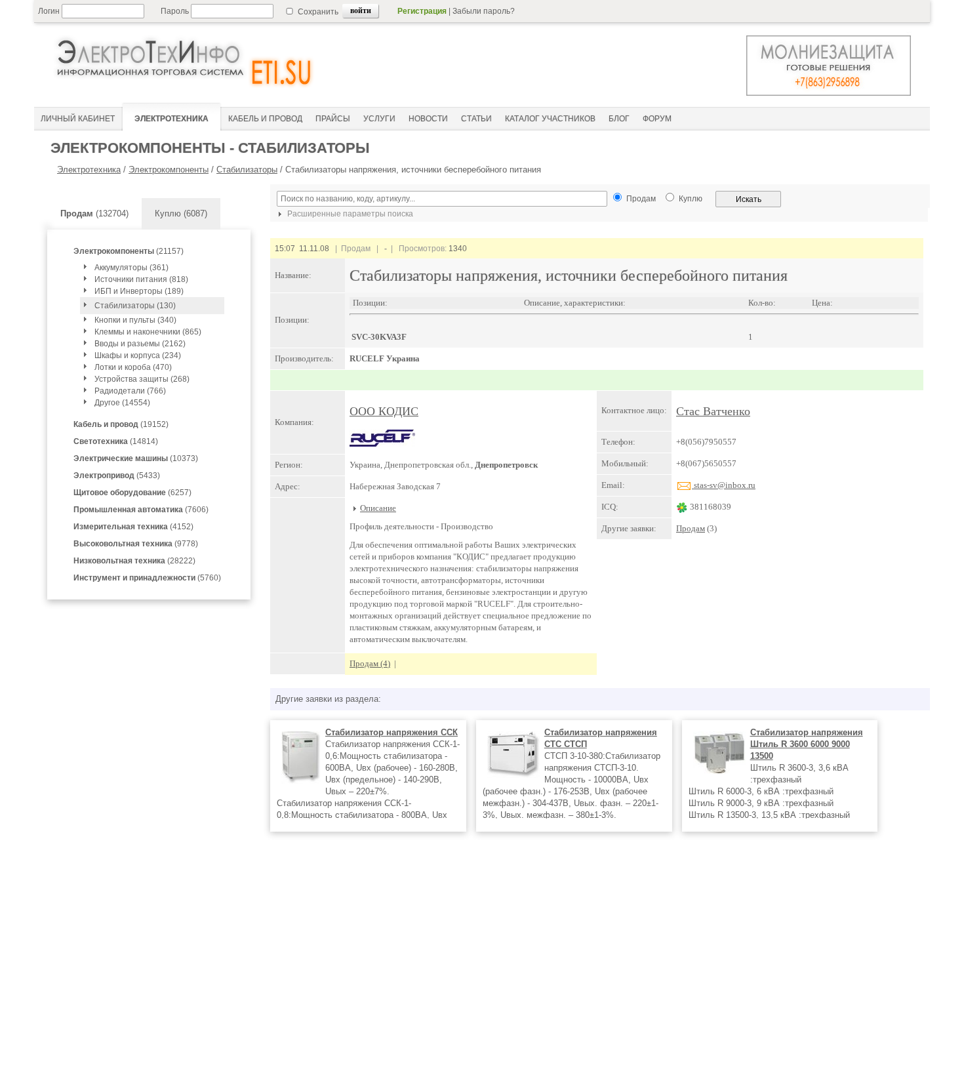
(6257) (132, 492)
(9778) (135, 543)
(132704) (94, 213)
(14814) (115, 441)
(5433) (116, 475)
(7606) (141, 509)
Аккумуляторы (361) (131, 267)
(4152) (133, 526)
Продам (690, 528)
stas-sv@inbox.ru (723, 485)
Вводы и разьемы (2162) (140, 343)
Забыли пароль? (483, 11)
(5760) (147, 577)
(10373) (135, 458)
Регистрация (422, 11)
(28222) (134, 560)
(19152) (121, 424)
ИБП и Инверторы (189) (139, 291)
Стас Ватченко (713, 411)
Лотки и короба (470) (133, 367)
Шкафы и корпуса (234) (137, 355)
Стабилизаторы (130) (135, 305)
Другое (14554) (122, 402)
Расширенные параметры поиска (349, 213)
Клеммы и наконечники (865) (147, 331)
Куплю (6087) (181, 213)
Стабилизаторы (246, 169)
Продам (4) (370, 663)
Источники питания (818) (141, 279)
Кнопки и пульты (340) (135, 320)
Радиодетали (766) (130, 391)
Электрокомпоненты (169, 169)
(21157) (128, 251)
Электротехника (89, 169)
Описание (378, 508)
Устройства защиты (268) (142, 379)
